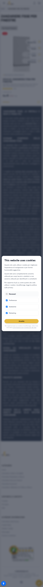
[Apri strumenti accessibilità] (3, 583)
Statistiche (12, 307)
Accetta (21, 321)
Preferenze (13, 300)
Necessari (12, 294)
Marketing (12, 313)
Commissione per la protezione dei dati (24, 327)
